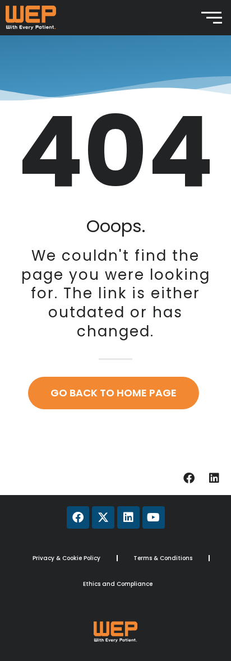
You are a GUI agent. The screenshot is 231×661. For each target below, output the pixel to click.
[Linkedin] (214, 478)
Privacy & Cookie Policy (66, 558)
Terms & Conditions (162, 558)
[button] (116, 441)
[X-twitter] (103, 517)
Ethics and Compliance (118, 584)
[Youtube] (153, 517)
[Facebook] (189, 478)
